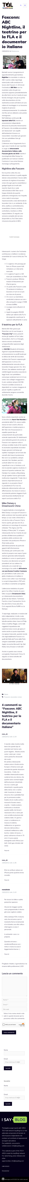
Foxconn (7, 697)
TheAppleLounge (7, 1128)
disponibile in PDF (15, 581)
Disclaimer (5, 1171)
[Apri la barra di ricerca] (21, 5)
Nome (6, 1050)
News (6, 694)
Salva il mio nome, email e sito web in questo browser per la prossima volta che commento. (14, 1015)
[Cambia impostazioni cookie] (3, 1178)
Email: (6, 1059)
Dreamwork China (16, 654)
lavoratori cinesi (16, 697)
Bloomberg (21, 473)
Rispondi (6, 850)
